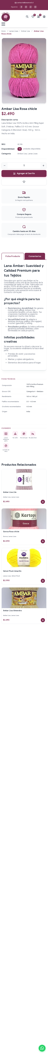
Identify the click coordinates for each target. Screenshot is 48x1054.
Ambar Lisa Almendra (12, 610)
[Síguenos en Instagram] (26, 7)
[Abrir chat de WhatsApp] (42, 1048)
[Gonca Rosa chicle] (24, 518)
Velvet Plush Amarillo (12, 571)
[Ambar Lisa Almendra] (24, 597)
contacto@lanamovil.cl (25, 3)
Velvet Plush (16, 576)
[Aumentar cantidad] (43, 165)
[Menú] (3, 24)
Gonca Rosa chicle (11, 531)
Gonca (5, 536)
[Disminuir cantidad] (5, 165)
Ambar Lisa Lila (9, 492)
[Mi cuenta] (44, 16)
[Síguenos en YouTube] (35, 7)
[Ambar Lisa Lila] (24, 479)
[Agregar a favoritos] (24, 181)
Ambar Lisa (25, 31)
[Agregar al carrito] (43, 502)
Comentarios (35, 256)
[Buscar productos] (27, 16)
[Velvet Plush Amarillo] (24, 558)
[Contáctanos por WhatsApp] (30, 7)
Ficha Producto (12, 256)
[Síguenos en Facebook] (21, 7)
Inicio (3, 31)
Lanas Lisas (13, 31)
